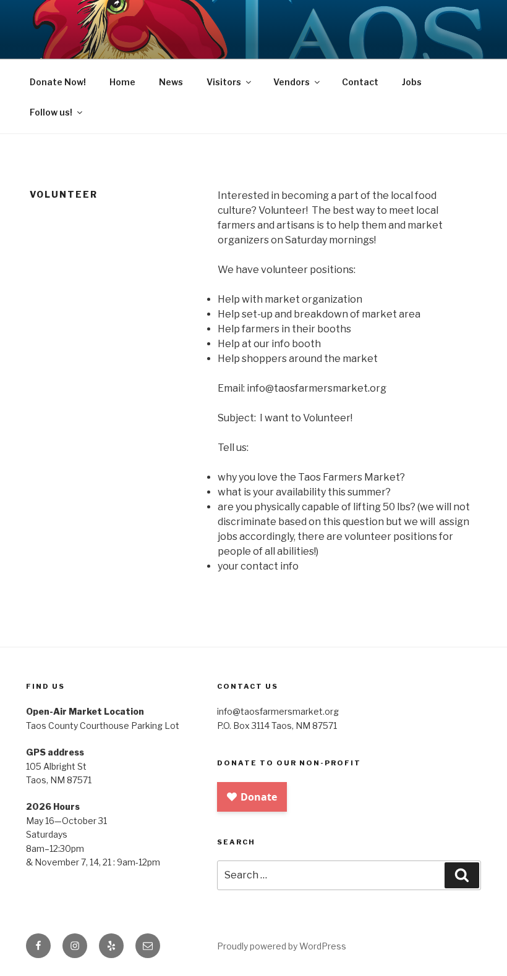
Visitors (224, 82)
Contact (360, 82)
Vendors (291, 82)
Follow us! (51, 112)
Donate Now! (58, 82)
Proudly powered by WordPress (281, 946)
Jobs (412, 82)
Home (122, 82)
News (171, 82)
